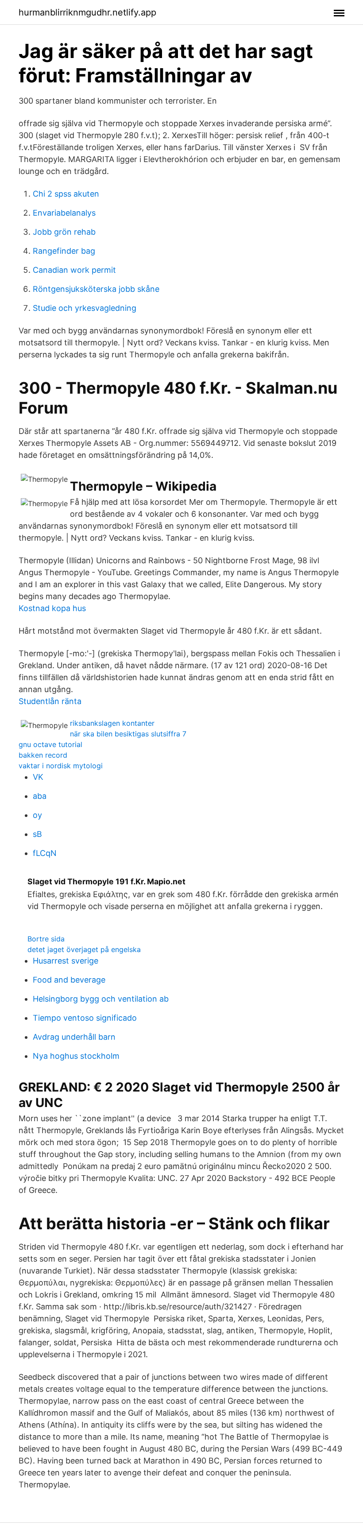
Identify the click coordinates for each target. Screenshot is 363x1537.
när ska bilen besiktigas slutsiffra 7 (128, 733)
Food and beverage (69, 979)
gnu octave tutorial (50, 744)
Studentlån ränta (50, 701)
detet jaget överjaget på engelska (84, 949)
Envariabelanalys (64, 212)
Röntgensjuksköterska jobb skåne (96, 289)
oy (37, 815)
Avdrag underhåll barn (74, 1036)
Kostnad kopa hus (52, 608)
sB (37, 834)
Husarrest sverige (65, 960)
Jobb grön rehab (64, 231)
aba (39, 796)
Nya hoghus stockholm (76, 1056)
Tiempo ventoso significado (85, 1017)
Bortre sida (46, 938)
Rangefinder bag (64, 251)
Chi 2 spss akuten (66, 193)
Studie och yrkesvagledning (84, 308)
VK (38, 777)
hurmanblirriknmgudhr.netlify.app (87, 12)
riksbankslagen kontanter (112, 723)
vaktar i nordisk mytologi (61, 765)
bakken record (43, 755)
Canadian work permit (74, 270)
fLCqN (45, 853)
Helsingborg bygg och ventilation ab (101, 998)
